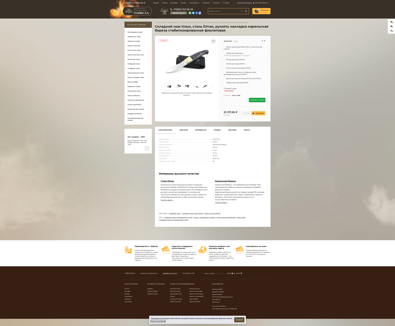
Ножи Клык (241, 217)
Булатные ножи (194, 288)
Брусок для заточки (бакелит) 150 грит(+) (243, 78)
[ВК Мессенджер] (196, 13)
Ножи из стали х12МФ (196, 296)
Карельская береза (225, 181)
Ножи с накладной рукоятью (205, 217)
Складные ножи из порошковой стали (173, 220)
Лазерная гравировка (234, 53)
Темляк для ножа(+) (235, 64)
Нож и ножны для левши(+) (238, 68)
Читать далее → (167, 200)
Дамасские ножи (175, 301)
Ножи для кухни (175, 291)
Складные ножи (173, 22)
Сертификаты (216, 299)
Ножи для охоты (175, 288)
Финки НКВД (193, 299)
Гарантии (206, 3)
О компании (193, 3)
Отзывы (183, 3)
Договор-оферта (217, 289)
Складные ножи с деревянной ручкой (178, 217)
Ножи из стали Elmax (212, 213)
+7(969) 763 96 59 (183, 9)
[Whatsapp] (190, 13)
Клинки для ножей (176, 299)
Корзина (150, 288)
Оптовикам (128, 301)
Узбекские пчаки (194, 301)
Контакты (216, 3)
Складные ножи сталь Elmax (192, 213)
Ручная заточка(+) (235, 60)
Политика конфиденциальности (222, 297)
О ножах (226, 3)
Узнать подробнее (158, 321)
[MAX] (199, 13)
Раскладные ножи (176, 294)
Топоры (172, 296)
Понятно (239, 320)
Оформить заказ (152, 294)
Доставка (173, 3)
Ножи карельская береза (226, 217)
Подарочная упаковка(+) (237, 83)
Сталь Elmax (167, 181)
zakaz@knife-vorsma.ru (170, 273)
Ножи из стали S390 (195, 291)
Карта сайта (216, 302)
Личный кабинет (152, 291)
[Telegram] (193, 13)
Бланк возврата (217, 294)
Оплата (164, 3)
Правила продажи (218, 292)
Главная (156, 3)
